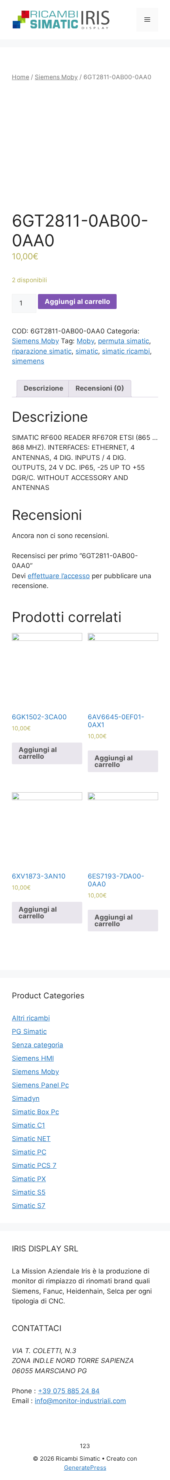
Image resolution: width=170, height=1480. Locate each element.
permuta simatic (123, 341)
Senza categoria (37, 1045)
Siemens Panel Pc (40, 1085)
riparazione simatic (42, 351)
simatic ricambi (126, 351)
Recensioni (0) (100, 388)
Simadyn (26, 1098)
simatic (87, 351)
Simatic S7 (28, 1206)
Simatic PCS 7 (34, 1165)
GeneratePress (85, 1467)
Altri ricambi (31, 1018)
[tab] (43, 389)
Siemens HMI (33, 1058)
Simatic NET (31, 1139)
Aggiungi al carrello (77, 301)
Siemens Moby (56, 77)
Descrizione (43, 388)
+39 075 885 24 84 (69, 1391)
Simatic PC (29, 1152)
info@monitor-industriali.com (80, 1401)
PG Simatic (29, 1031)
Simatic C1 (28, 1125)
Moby (85, 341)
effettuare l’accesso (59, 576)
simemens (28, 361)
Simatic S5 (28, 1192)
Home (20, 77)
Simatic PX (29, 1179)
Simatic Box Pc (35, 1112)
